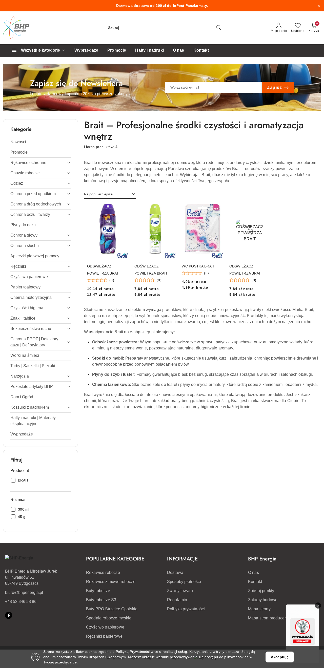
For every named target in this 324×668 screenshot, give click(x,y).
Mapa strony (259, 609)
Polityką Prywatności (133, 652)
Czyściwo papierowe (105, 627)
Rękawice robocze (103, 572)
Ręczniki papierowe (104, 636)
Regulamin (177, 600)
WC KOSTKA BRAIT (198, 266)
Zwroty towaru (180, 591)
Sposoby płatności (184, 581)
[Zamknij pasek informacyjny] (318, 6)
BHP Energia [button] (262, 558)
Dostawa (175, 572)
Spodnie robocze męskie (109, 618)
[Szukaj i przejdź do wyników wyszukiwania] (218, 28)
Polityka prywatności (186, 609)
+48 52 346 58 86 (20, 601)
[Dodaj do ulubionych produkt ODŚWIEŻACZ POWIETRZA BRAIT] (122, 209)
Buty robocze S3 (101, 600)
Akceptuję (280, 657)
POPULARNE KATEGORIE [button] (115, 558)
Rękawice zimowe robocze (110, 581)
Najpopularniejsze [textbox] (98, 194)
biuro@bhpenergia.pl (24, 592)
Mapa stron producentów (270, 618)
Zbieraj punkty (261, 591)
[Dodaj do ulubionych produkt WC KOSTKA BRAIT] (217, 209)
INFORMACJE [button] (182, 558)
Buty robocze (98, 591)
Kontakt (255, 581)
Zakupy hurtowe (262, 600)
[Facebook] (8, 615)
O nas (253, 572)
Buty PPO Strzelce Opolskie (111, 609)
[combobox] (110, 194)
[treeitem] (40, 142)
